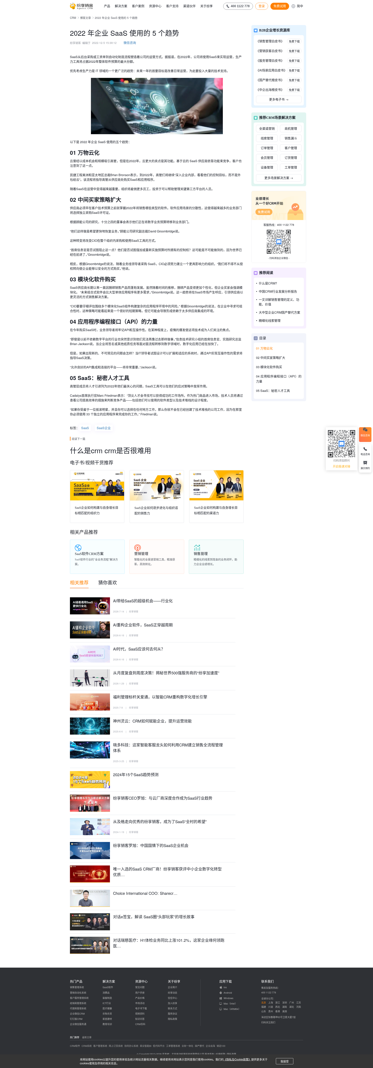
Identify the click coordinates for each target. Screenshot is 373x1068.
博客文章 (85, 18)
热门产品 (76, 981)
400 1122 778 (285, 225)
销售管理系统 (77, 987)
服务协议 (172, 1013)
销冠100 (221, 1045)
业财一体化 (187, 1045)
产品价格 (140, 997)
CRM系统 (87, 1045)
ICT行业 (107, 1003)
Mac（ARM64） (232, 1009)
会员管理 (267, 157)
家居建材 (107, 1018)
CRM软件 (75, 1045)
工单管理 (291, 167)
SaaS (85, 428)
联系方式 (172, 1008)
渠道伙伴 (189, 6)
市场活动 (140, 1003)
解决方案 (121, 6)
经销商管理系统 (78, 1003)
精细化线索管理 (270, 320)
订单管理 (267, 148)
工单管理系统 (173, 1045)
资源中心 (155, 6)
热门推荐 (74, 1037)
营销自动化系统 (78, 992)
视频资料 (140, 1013)
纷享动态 (172, 992)
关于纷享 (206, 6)
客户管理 (291, 148)
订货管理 (291, 157)
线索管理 (267, 138)
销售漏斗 (291, 138)
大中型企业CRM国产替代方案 (279, 312)
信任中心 (172, 997)
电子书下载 (141, 1008)
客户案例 (138, 6)
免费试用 (280, 6)
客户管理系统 (100, 1045)
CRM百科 (140, 1024)
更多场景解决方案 (278, 178)
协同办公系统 (131, 1045)
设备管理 (267, 167)
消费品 (106, 992)
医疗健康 (107, 1008)
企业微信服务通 (78, 1024)
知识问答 (140, 1018)
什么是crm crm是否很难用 (110, 450)
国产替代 (199, 1045)
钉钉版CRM (76, 1018)
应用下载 (225, 981)
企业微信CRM (77, 1013)
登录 (262, 6)
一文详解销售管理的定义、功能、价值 (279, 301)
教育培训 (107, 1024)
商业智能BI (145, 1045)
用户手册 (140, 992)
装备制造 (107, 997)
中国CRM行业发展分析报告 (278, 291)
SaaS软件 (108, 987)
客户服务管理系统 (79, 997)
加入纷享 (172, 1003)
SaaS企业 (104, 428)
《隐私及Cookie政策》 (237, 1059)
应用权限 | (221, 1054)
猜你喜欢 (107, 582)
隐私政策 (172, 1018)
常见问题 (140, 987)
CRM (73, 18)
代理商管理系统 (78, 1008)
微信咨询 (130, 42)
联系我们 (267, 981)
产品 (107, 6)
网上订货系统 (116, 1045)
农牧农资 (107, 1013)
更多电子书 (278, 99)
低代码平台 (159, 1045)
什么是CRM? (268, 283)
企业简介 (172, 987)
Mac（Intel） (230, 1003)
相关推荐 (79, 582)
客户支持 (172, 6)
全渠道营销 (267, 128)
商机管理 (291, 128)
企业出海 (210, 1045)
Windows (228, 998)
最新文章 (87, 1037)
